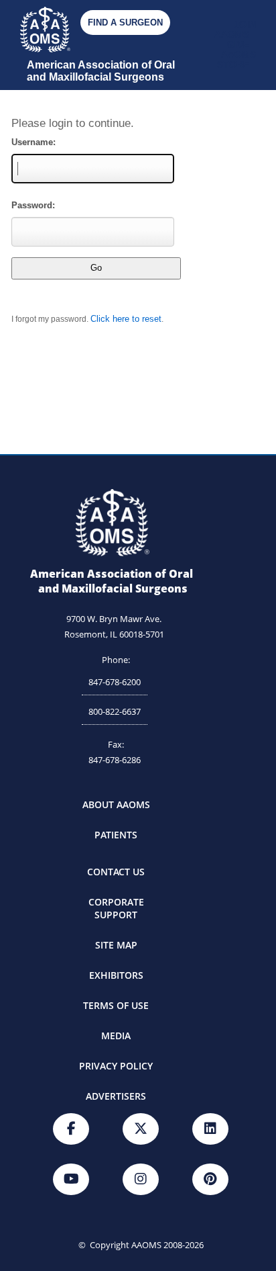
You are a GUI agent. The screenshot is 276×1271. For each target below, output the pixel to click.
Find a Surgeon (125, 22)
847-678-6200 (114, 682)
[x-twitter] (141, 1129)
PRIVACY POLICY (116, 1065)
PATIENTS (115, 834)
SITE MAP (116, 944)
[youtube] (71, 1179)
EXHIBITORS (116, 975)
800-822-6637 (114, 711)
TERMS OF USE (116, 1005)
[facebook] (71, 1129)
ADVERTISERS (116, 1096)
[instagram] (141, 1179)
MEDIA (116, 1035)
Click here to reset (125, 319)
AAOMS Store (236, 60)
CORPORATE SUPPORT (116, 908)
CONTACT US (116, 871)
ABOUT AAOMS (116, 804)
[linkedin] (210, 1129)
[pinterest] (210, 1179)
